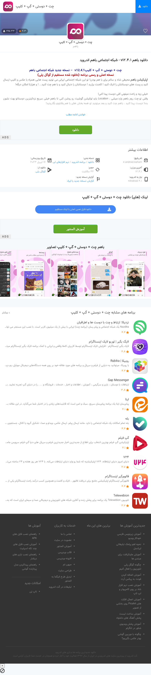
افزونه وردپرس (64, 559)
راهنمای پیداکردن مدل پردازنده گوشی (25, 567)
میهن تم (67, 565)
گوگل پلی (41, 171)
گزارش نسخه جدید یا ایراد (80, 181)
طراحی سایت (65, 571)
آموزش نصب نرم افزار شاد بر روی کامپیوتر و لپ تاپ (130, 589)
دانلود (75, 129)
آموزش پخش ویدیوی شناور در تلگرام (130, 626)
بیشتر (5, 312)
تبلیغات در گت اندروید (60, 587)
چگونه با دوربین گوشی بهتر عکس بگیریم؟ (129, 636)
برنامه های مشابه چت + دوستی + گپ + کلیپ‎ (103, 312)
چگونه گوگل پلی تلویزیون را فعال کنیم (130, 567)
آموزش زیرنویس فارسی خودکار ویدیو (129, 536)
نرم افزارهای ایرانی (59, 162)
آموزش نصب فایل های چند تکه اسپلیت (25, 546)
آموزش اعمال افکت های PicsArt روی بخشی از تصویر (128, 604)
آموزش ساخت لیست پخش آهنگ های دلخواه (128, 616)
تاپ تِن (33, 592)
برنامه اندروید (78, 162)
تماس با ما (66, 534)
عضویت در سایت (63, 540)
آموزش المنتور (75, 229)
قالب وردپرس (65, 552)
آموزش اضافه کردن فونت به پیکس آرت (131, 577)
